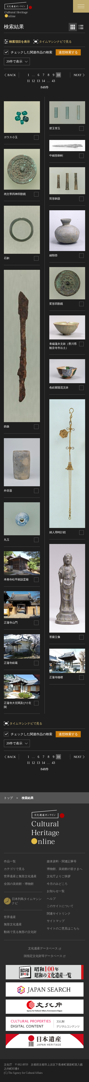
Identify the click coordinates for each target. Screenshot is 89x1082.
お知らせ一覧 (56, 891)
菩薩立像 (54, 637)
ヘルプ (51, 898)
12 (33, 81)
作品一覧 (10, 861)
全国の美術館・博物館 (19, 883)
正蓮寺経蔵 (11, 662)
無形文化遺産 (13, 924)
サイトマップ (56, 921)
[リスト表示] (81, 27)
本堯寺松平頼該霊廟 (16, 579)
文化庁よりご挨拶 (59, 876)
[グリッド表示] (73, 27)
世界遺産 (10, 917)
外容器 (8, 490)
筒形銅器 (54, 198)
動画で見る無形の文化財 (20, 932)
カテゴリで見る (14, 869)
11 (28, 81)
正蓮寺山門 (11, 622)
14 (43, 81)
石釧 (6, 258)
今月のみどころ (57, 883)
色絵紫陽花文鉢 (58, 387)
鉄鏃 (6, 426)
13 (38, 81)
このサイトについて (60, 906)
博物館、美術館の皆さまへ (64, 869)
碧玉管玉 (54, 128)
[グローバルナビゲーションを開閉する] (81, 6)
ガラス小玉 (11, 137)
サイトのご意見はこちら (63, 928)
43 (53, 81)
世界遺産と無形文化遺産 (20, 876)
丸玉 (6, 539)
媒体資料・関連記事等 (61, 861)
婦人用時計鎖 (57, 532)
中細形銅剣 (56, 155)
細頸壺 (53, 255)
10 (58, 75)
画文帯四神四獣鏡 (15, 194)
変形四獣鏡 (56, 303)
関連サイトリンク (59, 913)
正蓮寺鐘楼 (56, 677)
